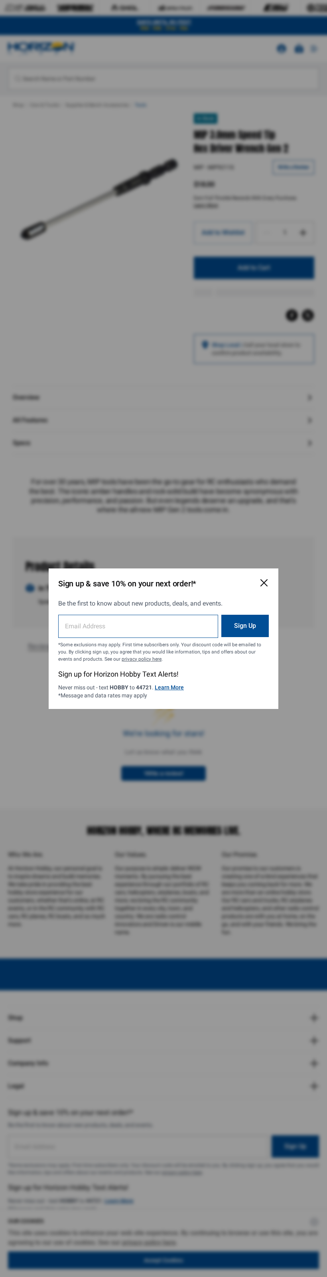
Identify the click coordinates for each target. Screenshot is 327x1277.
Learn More (169, 687)
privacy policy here (142, 659)
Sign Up (245, 626)
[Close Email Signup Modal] (264, 583)
